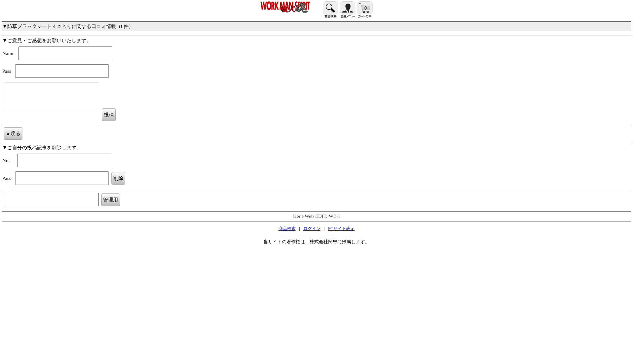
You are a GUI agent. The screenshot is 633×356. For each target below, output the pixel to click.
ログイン (311, 228)
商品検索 (287, 228)
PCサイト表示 (341, 228)
